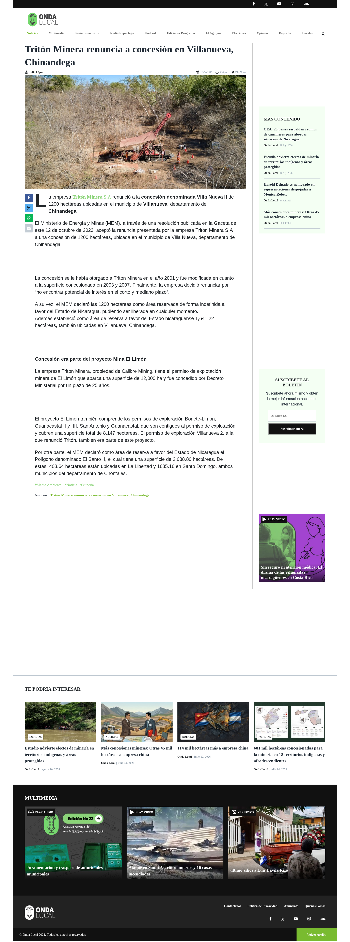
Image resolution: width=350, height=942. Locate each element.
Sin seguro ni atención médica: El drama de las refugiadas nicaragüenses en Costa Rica (291, 572)
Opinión (262, 33)
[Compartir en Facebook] (29, 198)
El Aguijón (213, 33)
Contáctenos (232, 906)
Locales (307, 33)
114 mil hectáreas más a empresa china (213, 748)
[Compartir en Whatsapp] (28, 218)
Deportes (285, 33)
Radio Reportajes (122, 33)
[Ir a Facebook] (270, 919)
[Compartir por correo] (29, 228)
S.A (92, 197)
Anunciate (291, 906)
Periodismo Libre (87, 33)
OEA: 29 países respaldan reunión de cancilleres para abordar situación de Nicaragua (290, 134)
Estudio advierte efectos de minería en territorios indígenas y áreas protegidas (291, 162)
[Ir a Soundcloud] (322, 919)
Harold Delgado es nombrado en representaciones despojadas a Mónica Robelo (289, 189)
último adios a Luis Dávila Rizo (259, 870)
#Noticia (71, 485)
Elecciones (239, 33)
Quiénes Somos (315, 906)
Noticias (32, 33)
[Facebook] (254, 4)
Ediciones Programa (181, 33)
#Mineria (87, 485)
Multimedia (56, 33)
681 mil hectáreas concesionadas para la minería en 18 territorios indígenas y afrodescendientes (289, 754)
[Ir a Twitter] (266, 4)
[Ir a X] (282, 919)
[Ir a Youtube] (279, 4)
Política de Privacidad (262, 906)
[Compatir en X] (29, 208)
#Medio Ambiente (48, 485)
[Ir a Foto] (135, 131)
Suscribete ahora (292, 428)
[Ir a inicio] (43, 19)
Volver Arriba (316, 934)
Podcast (150, 33)
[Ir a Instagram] (292, 4)
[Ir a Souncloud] (306, 4)
